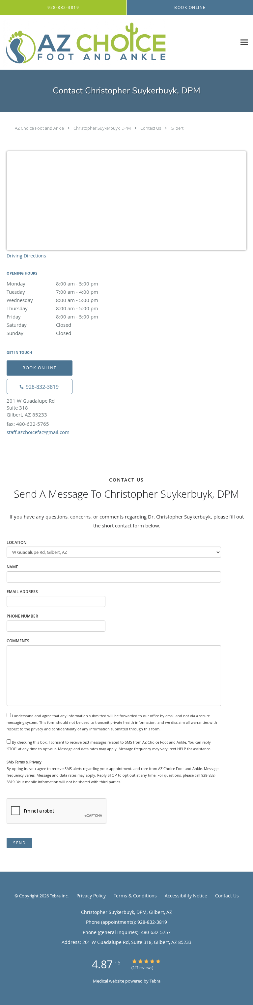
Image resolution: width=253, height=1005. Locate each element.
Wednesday (52, 300)
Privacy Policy (91, 895)
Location (16, 542)
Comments (18, 641)
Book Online (39, 368)
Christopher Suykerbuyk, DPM (102, 128)
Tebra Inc (59, 896)
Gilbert (177, 128)
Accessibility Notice (186, 895)
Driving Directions (26, 255)
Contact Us (150, 128)
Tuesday (52, 291)
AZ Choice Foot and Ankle (39, 128)
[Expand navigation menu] (244, 42)
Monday (52, 283)
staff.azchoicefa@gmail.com (38, 432)
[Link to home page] (118, 42)
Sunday (39, 333)
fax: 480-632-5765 (28, 423)
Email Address (22, 591)
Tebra (155, 981)
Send (19, 843)
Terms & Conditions (135, 895)
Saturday (39, 324)
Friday (52, 316)
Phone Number (22, 616)
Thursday (52, 308)
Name (12, 567)
